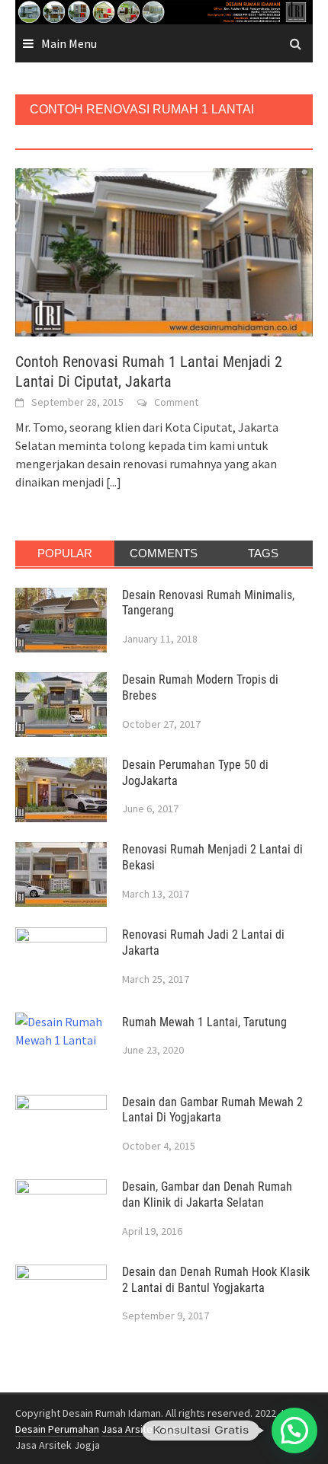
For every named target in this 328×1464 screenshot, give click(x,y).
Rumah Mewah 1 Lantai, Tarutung (204, 1022)
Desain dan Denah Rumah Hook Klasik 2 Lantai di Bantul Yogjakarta (216, 1280)
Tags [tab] (263, 553)
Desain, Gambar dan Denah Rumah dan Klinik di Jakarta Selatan (207, 1194)
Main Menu (69, 43)
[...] (113, 482)
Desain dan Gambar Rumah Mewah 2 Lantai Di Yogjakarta (212, 1110)
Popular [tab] (64, 553)
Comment (176, 402)
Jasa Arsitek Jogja (143, 1429)
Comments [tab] (164, 553)
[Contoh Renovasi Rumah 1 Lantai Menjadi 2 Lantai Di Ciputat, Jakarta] (164, 251)
